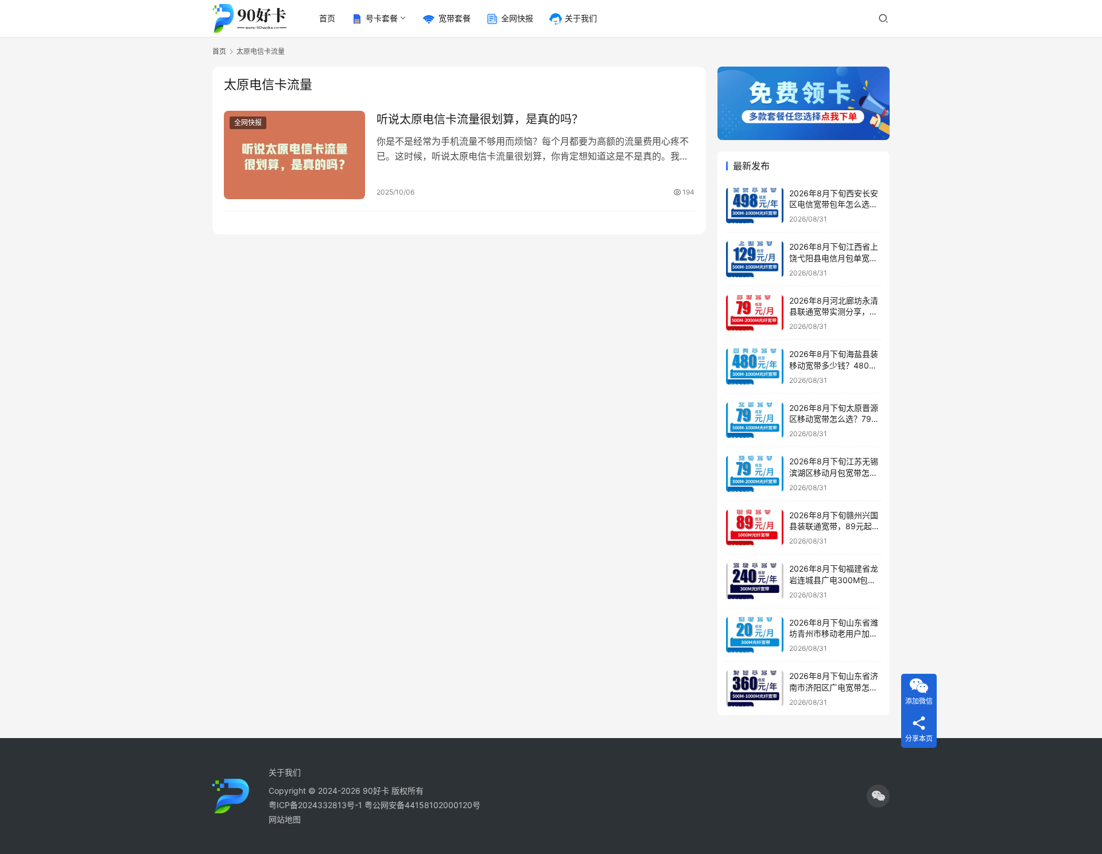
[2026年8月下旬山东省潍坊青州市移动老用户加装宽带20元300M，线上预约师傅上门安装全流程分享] (754, 635)
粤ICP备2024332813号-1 (316, 805)
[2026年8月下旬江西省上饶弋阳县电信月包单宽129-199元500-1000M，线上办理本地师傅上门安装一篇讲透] (754, 259)
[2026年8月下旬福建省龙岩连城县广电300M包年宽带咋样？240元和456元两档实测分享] (754, 581)
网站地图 (285, 819)
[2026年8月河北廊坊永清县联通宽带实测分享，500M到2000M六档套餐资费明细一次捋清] (754, 313)
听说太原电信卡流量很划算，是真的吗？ (480, 119)
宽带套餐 (455, 18)
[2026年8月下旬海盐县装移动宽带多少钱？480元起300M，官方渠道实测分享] (754, 366)
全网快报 (517, 18)
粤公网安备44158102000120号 (422, 805)
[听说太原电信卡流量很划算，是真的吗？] (294, 155)
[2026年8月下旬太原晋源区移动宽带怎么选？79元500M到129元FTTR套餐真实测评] (754, 420)
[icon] (878, 796)
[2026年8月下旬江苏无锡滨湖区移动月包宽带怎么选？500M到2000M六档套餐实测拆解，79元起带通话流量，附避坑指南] (754, 474)
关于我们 (581, 18)
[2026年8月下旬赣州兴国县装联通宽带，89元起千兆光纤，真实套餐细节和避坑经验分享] (754, 528)
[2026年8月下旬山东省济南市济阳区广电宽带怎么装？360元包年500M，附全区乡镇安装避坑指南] (754, 688)
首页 (327, 18)
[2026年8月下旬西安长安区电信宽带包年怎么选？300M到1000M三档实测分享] (754, 206)
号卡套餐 (382, 18)
